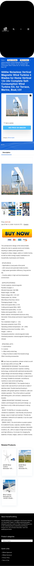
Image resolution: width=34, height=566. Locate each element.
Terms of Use (5, 560)
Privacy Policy (6, 557)
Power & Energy (12, 60)
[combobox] (17, 541)
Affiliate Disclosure (7, 555)
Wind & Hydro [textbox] (16, 541)
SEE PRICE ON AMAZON (17, 128)
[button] (28, 29)
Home (3, 60)
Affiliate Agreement (7, 552)
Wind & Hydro (24, 60)
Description (6, 152)
